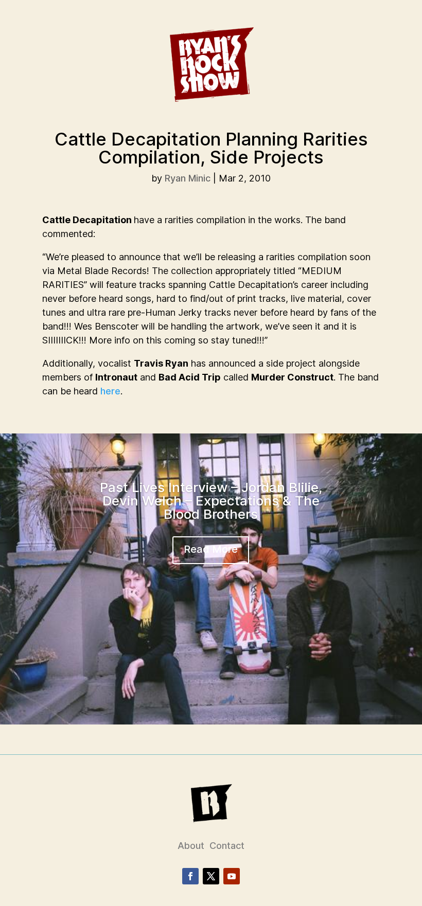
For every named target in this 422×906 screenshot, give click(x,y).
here (110, 391)
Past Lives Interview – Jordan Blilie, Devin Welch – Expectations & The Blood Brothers (211, 500)
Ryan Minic (187, 178)
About (191, 845)
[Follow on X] (211, 876)
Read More (211, 549)
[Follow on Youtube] (231, 876)
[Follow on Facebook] (190, 876)
